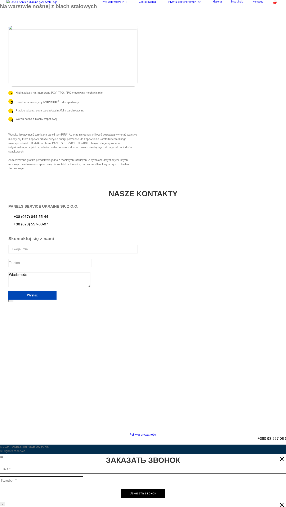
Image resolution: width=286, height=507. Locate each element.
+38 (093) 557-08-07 (31, 224)
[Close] (1, 457)
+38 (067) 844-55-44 (31, 217)
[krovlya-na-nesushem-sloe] (73, 27)
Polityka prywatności (143, 434)
